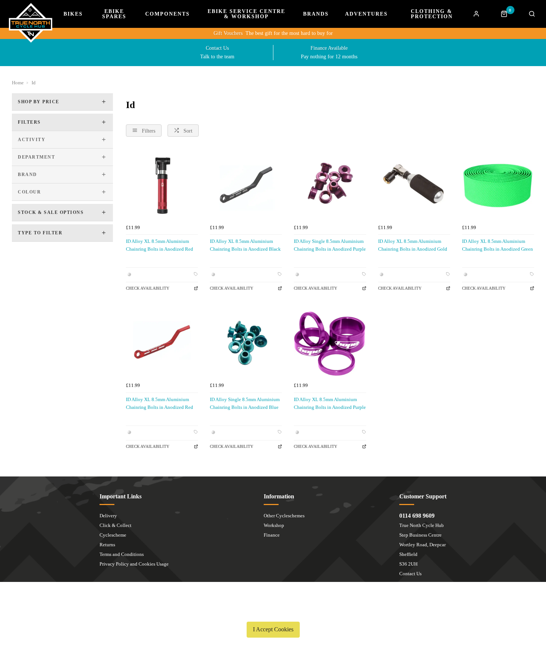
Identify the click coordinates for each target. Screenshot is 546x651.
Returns (107, 544)
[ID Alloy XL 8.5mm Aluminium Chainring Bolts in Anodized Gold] (414, 185)
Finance (272, 535)
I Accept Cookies (273, 629)
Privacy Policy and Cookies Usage (134, 564)
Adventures (366, 14)
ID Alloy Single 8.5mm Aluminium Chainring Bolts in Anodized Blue (245, 403)
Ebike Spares (114, 14)
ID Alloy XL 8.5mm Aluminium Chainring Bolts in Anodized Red (159, 245)
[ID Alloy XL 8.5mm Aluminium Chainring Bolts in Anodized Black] (246, 185)
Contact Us (410, 573)
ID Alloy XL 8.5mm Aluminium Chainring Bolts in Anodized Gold (412, 245)
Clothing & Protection (432, 14)
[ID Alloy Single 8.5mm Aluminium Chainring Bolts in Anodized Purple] (330, 185)
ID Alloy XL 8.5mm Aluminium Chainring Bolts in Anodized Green (497, 245)
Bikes (73, 14)
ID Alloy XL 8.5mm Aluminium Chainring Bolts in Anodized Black (245, 245)
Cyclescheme (113, 535)
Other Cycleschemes (284, 515)
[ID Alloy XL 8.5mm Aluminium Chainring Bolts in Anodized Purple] (330, 343)
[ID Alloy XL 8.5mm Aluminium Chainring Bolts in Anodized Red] (162, 185)
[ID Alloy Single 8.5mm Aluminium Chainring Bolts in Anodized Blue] (246, 343)
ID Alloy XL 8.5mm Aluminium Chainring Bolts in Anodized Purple (330, 403)
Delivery (108, 515)
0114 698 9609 (417, 515)
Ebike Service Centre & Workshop (246, 14)
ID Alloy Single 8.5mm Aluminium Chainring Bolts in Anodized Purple (330, 245)
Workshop (274, 525)
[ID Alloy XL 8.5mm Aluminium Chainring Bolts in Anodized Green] (498, 185)
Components (167, 14)
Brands (316, 14)
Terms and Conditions (122, 554)
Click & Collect (115, 525)
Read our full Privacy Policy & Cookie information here (273, 612)
